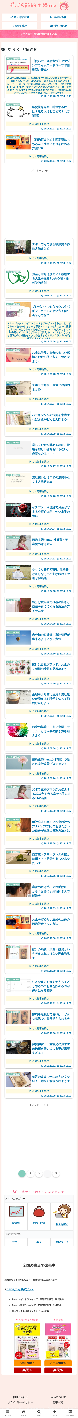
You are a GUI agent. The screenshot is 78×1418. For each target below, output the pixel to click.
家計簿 (16, 1223)
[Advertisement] (39, 203)
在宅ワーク (62, 1242)
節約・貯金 (39, 1223)
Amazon (25, 1363)
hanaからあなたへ (20, 1289)
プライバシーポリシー (20, 1402)
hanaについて (58, 1397)
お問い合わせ (20, 1397)
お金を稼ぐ (62, 1224)
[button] (71, 735)
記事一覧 (58, 1402)
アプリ (16, 1242)
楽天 (39, 1242)
